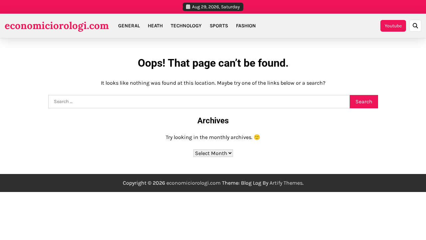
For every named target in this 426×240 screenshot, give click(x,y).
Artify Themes (286, 183)
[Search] (415, 26)
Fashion (246, 26)
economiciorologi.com (57, 25)
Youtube (393, 26)
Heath (155, 26)
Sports (219, 26)
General (129, 26)
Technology (186, 26)
